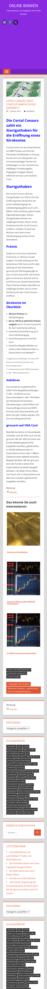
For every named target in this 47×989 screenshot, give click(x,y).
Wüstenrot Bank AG (25, 813)
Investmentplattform (16, 781)
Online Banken (23, 6)
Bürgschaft (19, 753)
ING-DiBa (21, 778)
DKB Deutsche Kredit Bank (17, 764)
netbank (36, 792)
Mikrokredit (12, 792)
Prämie (21, 799)
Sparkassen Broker (14, 809)
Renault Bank (31, 799)
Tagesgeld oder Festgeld (19, 684)
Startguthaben (13, 677)
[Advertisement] (23, 42)
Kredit (30, 785)
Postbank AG (12, 799)
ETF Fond (33, 764)
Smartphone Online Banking (18, 806)
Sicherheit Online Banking (17, 802)
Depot (36, 757)
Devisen (10, 760)
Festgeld (20, 767)
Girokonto (30, 111)
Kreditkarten (12, 788)
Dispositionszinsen (22, 760)
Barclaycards (29, 750)
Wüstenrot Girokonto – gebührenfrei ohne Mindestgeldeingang (23, 690)
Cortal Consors (13, 670)
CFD (27, 753)
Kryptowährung (26, 788)
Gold (31, 774)
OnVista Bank (23, 795)
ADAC (19, 746)
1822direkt (11, 746)
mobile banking (24, 792)
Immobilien (11, 778)
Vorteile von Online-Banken (22, 878)
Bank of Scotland (14, 750)
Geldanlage (12, 774)
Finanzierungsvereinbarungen (19, 771)
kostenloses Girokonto (16, 673)
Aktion (26, 746)
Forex (36, 771)
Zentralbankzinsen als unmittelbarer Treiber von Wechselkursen (19, 856)
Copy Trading (12, 757)
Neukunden (11, 795)
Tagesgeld (11, 813)
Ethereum (11, 767)
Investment (30, 778)
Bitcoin (10, 753)
